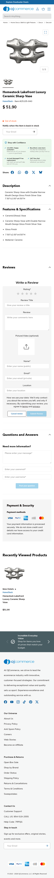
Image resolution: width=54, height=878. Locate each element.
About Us (8, 718)
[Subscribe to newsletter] (47, 846)
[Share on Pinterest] (26, 172)
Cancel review (17, 413)
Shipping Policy (11, 778)
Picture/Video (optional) (27, 335)
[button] (18, 293)
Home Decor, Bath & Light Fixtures (23, 22)
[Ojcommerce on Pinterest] (31, 700)
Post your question (27, 486)
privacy (36, 406)
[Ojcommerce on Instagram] (18, 700)
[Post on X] (33, 172)
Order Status (10, 772)
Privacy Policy (11, 723)
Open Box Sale (11, 762)
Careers (8, 734)
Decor (41, 22)
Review (26, 312)
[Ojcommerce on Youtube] (12, 700)
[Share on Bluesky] (41, 172)
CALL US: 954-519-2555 (16, 816)
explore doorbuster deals (27, 2)
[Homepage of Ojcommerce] (18, 9)
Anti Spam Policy (12, 729)
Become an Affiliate (13, 745)
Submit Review (36, 413)
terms (25, 406)
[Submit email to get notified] (34, 132)
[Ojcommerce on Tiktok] (24, 700)
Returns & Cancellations (15, 783)
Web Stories (10, 739)
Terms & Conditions (13, 788)
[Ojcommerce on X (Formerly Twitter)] (37, 700)
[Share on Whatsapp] (19, 172)
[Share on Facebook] (12, 172)
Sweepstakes (10, 794)
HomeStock (8, 101)
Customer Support (13, 811)
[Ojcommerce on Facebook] (6, 700)
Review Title (27, 300)
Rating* (27, 289)
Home (5, 22)
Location (27, 385)
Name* (27, 361)
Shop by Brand (11, 767)
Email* (27, 373)
